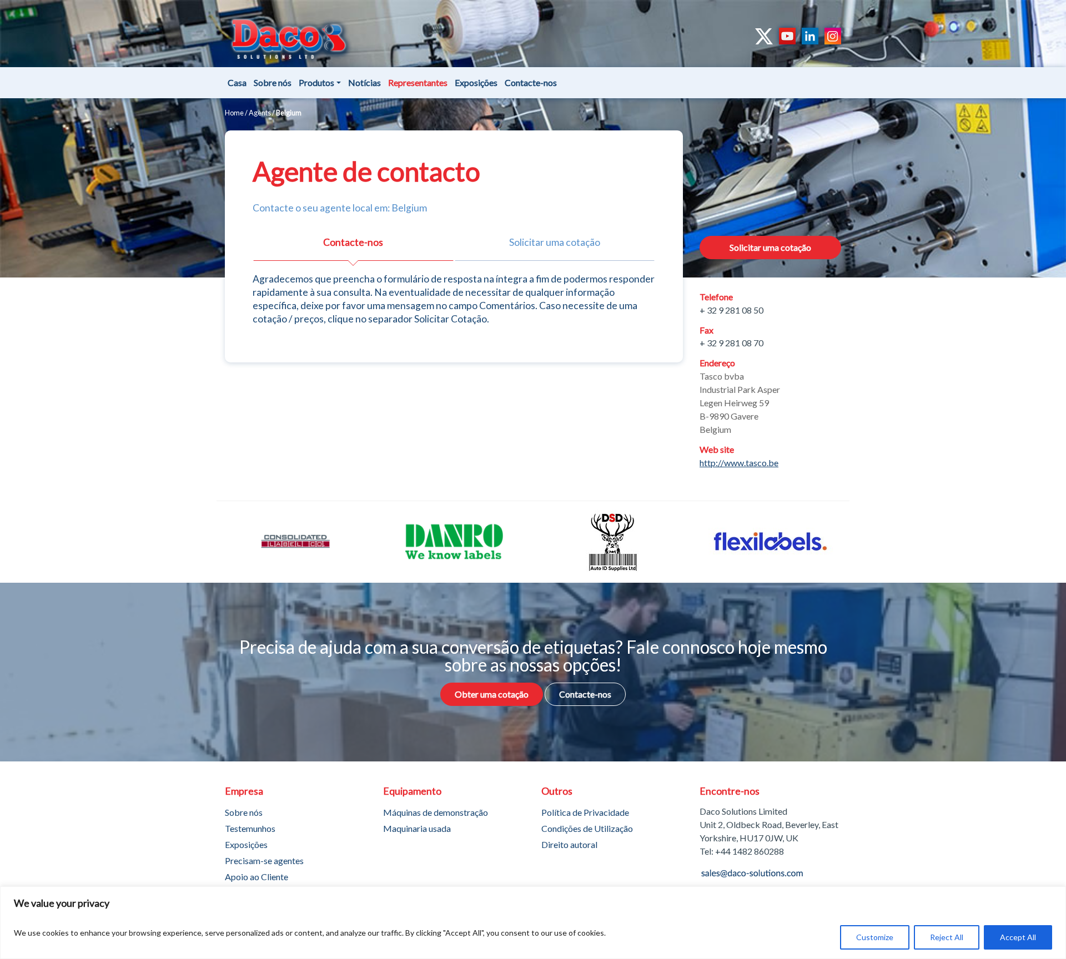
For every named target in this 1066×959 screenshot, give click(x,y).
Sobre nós (272, 82)
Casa (237, 82)
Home (234, 112)
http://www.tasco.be (739, 462)
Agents (260, 112)
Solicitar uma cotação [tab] (554, 242)
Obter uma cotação (492, 694)
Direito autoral (569, 844)
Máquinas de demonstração (435, 812)
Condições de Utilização (587, 828)
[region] (533, 922)
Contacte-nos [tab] (353, 242)
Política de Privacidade (585, 812)
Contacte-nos (531, 82)
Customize (874, 937)
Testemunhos (250, 828)
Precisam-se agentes (264, 860)
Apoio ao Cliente (256, 876)
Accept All (1018, 937)
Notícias (364, 82)
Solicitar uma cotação (770, 247)
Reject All (946, 937)
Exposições (476, 82)
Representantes (417, 82)
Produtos (316, 82)
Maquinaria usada (417, 828)
